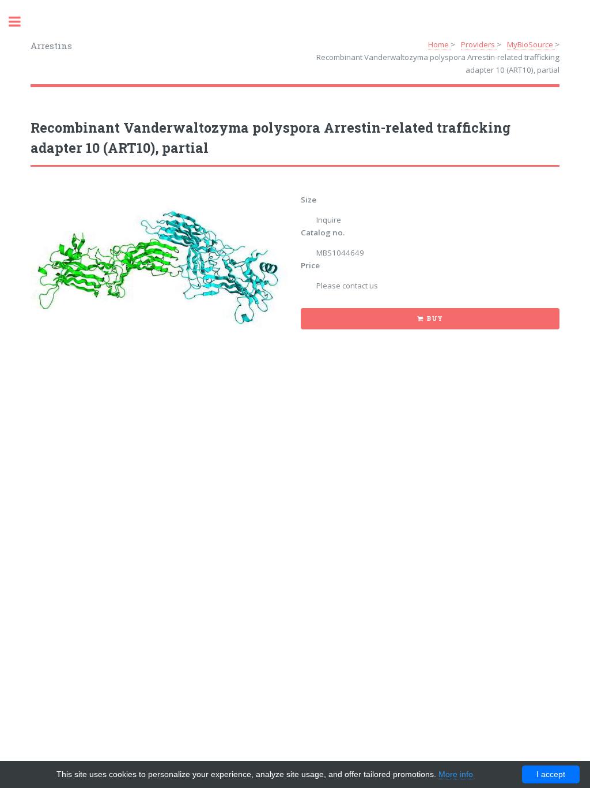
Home (439, 44)
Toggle (20, 21)
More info (455, 774)
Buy (434, 318)
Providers (479, 44)
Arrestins (51, 45)
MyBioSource (531, 44)
